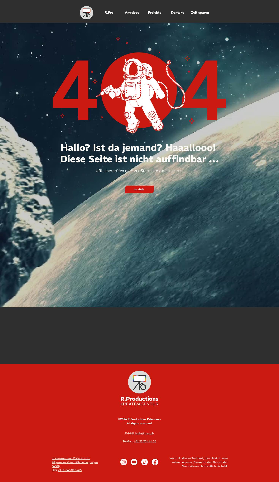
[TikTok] (144, 462)
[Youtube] (134, 462)
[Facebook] (155, 462)
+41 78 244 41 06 (145, 441)
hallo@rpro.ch (144, 433)
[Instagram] (123, 462)
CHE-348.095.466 (70, 470)
